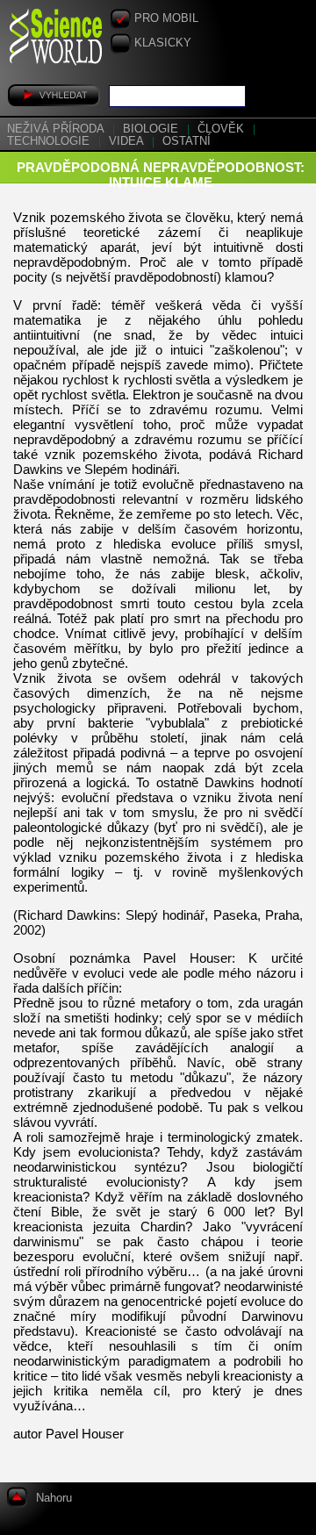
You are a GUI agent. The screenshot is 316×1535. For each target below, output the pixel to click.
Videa (128, 141)
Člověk (223, 129)
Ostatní (186, 141)
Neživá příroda (57, 129)
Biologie (152, 129)
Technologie (50, 141)
